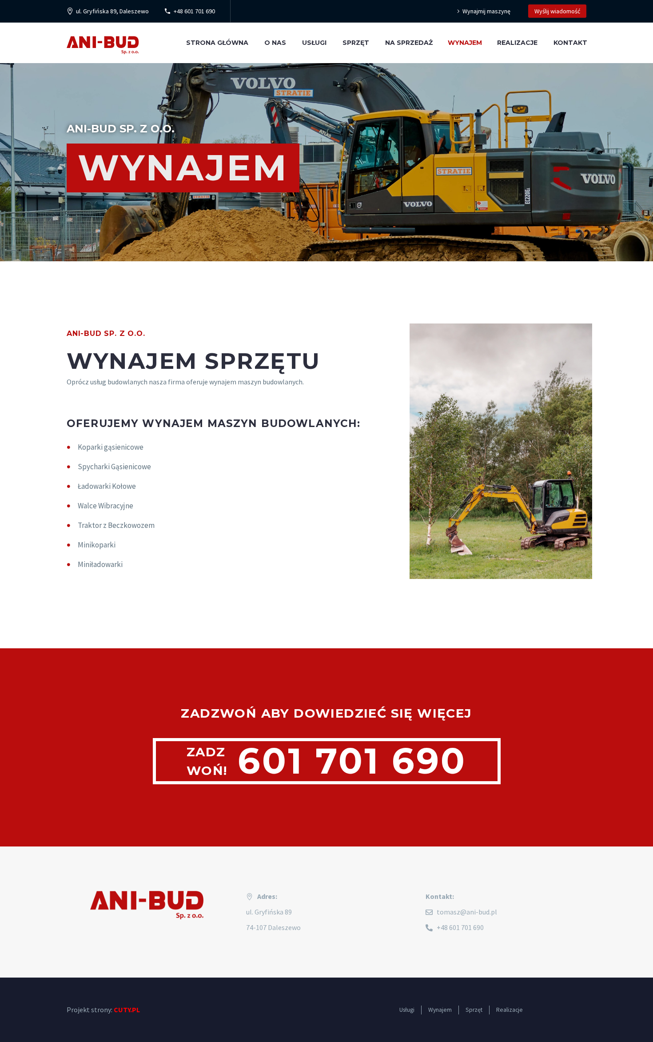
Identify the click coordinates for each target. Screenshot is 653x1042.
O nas (275, 43)
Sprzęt (355, 43)
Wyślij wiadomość (557, 11)
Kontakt (570, 43)
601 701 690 (352, 760)
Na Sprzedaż (409, 43)
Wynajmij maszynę (486, 11)
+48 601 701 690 (194, 11)
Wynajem (465, 43)
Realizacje (517, 43)
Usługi (314, 43)
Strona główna (217, 43)
